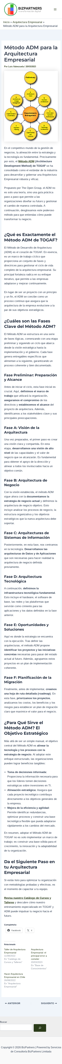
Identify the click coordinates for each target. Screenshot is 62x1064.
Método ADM (26, 161)
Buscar (3, 1022)
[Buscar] (40, 1028)
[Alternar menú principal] (55, 9)
